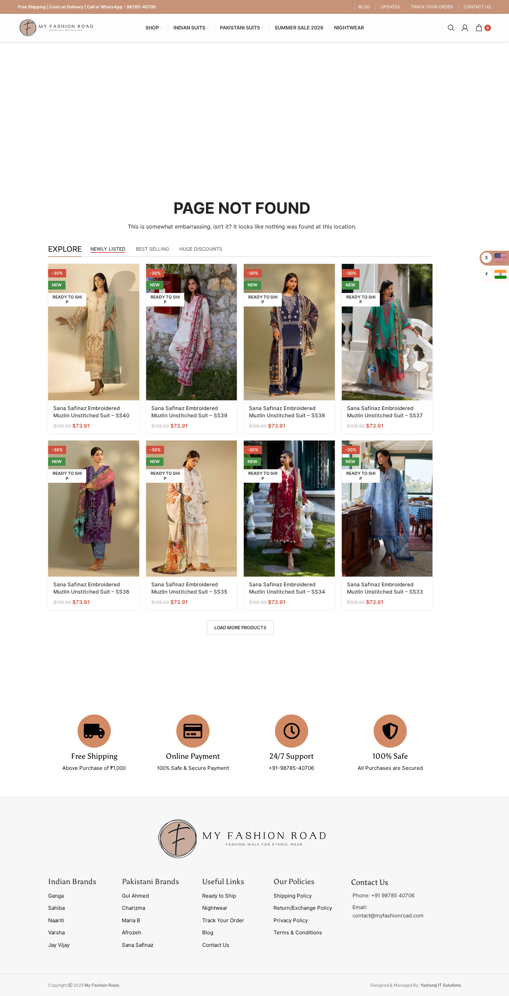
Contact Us (215, 945)
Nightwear (214, 908)
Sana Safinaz (137, 945)
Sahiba (56, 908)
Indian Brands (72, 881)
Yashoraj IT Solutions (440, 985)
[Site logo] (56, 27)
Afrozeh (131, 932)
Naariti (56, 920)
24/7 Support (291, 756)
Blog (207, 932)
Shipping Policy (293, 895)
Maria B (131, 920)
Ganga (56, 895)
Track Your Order (223, 920)
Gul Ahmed (135, 895)
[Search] (451, 28)
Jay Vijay (59, 945)
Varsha (56, 932)
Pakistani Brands (150, 881)
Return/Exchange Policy (303, 908)
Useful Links (223, 881)
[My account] (465, 28)
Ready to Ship (219, 895)
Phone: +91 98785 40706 (383, 895)
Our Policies (294, 881)
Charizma (133, 908)
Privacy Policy (291, 920)
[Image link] (242, 838)
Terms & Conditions (298, 932)
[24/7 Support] (291, 731)
